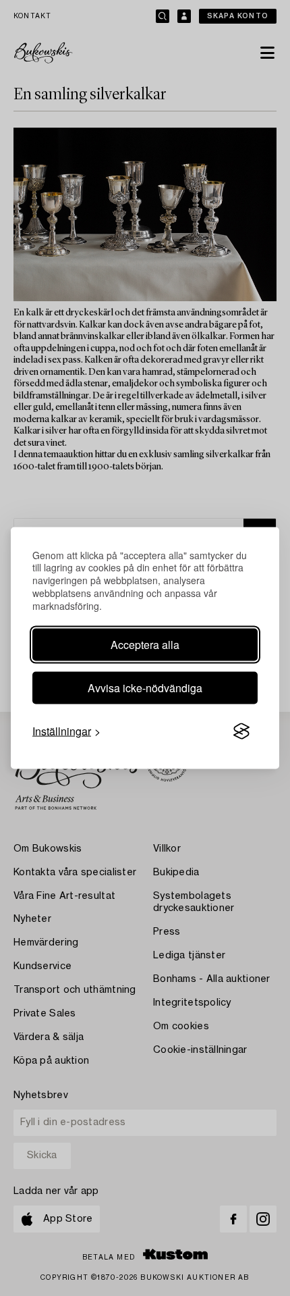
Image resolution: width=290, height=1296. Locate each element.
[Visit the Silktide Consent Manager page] (241, 731)
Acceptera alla (145, 644)
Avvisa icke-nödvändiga (145, 688)
